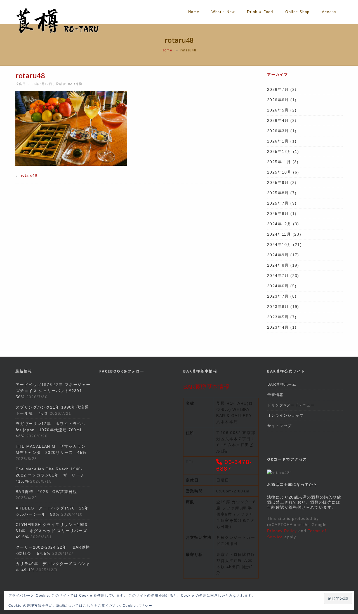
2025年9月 (278, 182)
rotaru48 (29, 175)
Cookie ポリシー (137, 606)
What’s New (223, 12)
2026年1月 (278, 141)
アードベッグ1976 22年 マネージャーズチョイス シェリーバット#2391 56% (53, 390)
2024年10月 (279, 244)
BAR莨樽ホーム (281, 384)
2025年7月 (278, 203)
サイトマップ (279, 426)
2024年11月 (279, 234)
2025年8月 (278, 193)
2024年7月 (278, 275)
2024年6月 (278, 286)
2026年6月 (278, 100)
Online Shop (297, 12)
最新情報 (275, 395)
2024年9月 (278, 255)
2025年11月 (279, 162)
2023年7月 (278, 296)
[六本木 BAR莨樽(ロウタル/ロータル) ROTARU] (57, 33)
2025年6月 (278, 213)
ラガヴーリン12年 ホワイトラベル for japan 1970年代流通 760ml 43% (53, 429)
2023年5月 (278, 317)
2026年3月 (278, 131)
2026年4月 (278, 120)
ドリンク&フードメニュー (291, 405)
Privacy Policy (282, 530)
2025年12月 (279, 151)
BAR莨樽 (75, 84)
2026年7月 (278, 89)
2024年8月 (278, 265)
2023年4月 (278, 327)
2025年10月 (279, 172)
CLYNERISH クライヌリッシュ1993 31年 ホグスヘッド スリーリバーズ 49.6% (52, 530)
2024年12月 (279, 224)
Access (329, 12)
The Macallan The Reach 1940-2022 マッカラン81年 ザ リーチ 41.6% (52, 475)
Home (193, 12)
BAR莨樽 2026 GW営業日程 (46, 491)
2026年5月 (278, 110)
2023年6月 (278, 306)
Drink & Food (260, 12)
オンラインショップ (285, 415)
